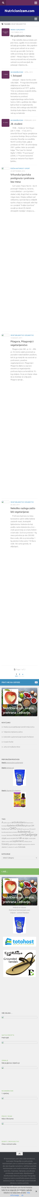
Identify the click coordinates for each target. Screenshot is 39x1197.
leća (10, 835)
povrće (15, 838)
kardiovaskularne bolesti (10, 832)
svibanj (26, 841)
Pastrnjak (5, 1038)
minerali (17, 835)
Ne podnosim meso (21, 35)
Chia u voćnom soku (9, 1144)
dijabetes (11, 825)
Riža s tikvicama (7, 1119)
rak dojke (25, 838)
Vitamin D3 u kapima (11, 790)
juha (33, 829)
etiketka (20, 825)
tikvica (30, 841)
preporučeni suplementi (12, 763)
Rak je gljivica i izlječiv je (11, 1063)
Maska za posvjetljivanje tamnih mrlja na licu (19, 727)
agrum (9, 822)
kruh (32, 832)
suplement (18, 841)
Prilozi (4, 1116)
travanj (5, 844)
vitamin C (5, 847)
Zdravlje (5, 1060)
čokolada (21, 847)
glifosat (28, 826)
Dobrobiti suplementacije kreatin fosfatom (19, 737)
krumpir (4, 835)
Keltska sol (8, 768)
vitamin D (11, 847)
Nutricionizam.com (19, 11)
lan (8, 835)
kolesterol (24, 831)
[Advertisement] (19, 993)
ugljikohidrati (13, 844)
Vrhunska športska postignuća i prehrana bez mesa (22, 178)
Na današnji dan (17, 72)
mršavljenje (29, 835)
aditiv (5, 822)
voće (16, 847)
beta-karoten (30, 822)
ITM (30, 829)
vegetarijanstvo (26, 844)
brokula (4, 826)
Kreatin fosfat (8, 742)
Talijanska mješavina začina (13, 732)
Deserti (4, 1141)
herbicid (19, 829)
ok (22, 1195)
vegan (19, 844)
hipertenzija (25, 829)
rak (20, 838)
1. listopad (16, 75)
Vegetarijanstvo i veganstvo (22, 335)
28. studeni (16, 123)
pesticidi (9, 838)
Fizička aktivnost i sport (20, 168)
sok (11, 841)
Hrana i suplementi (18, 30)
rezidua (7, 841)
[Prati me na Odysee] (36, 682)
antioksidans (18, 822)
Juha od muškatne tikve (12, 747)
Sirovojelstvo (13, 1141)
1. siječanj (5, 1093)
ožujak (4, 838)
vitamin (32, 844)
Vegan (10, 1116)
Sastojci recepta (8, 1035)
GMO (12, 828)
